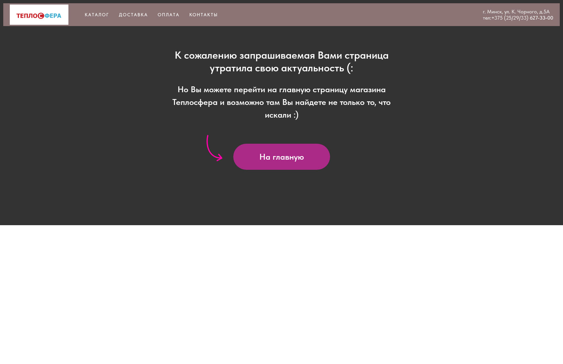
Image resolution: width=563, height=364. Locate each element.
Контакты (203, 14)
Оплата (169, 14)
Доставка (133, 14)
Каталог (97, 14)
